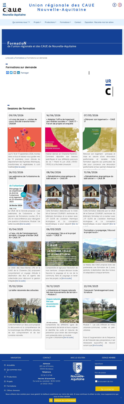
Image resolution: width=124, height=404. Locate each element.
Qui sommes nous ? (20, 22)
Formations (64, 22)
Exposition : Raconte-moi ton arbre (99, 22)
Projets (37, 22)
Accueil (10, 58)
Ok (51, 400)
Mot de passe (100, 373)
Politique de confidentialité (64, 400)
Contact (78, 22)
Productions (50, 22)
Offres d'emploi (13, 390)
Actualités (11, 365)
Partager (25, 73)
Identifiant (99, 364)
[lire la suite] (20, 167)
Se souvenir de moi (105, 381)
